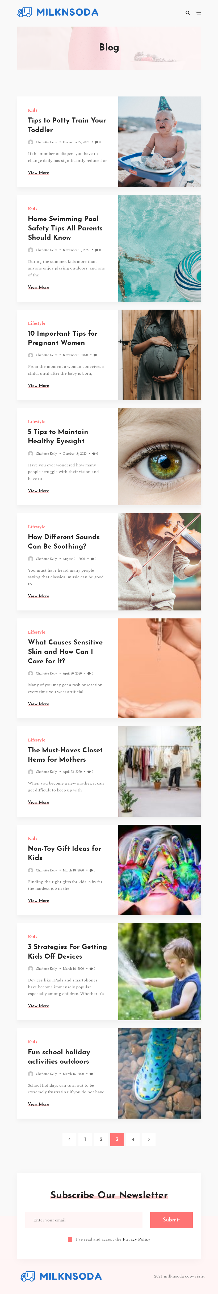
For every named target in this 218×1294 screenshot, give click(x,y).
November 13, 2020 (76, 250)
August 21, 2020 (74, 559)
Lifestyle (36, 323)
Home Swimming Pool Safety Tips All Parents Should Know (65, 229)
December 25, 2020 (76, 142)
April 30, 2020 (72, 673)
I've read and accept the (113, 1239)
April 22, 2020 (72, 771)
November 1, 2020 (75, 355)
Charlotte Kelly (46, 142)
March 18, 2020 (73, 870)
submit (171, 1220)
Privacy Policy (136, 1239)
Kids (32, 110)
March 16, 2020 (73, 968)
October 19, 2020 (74, 453)
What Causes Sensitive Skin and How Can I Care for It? (65, 652)
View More (38, 173)
